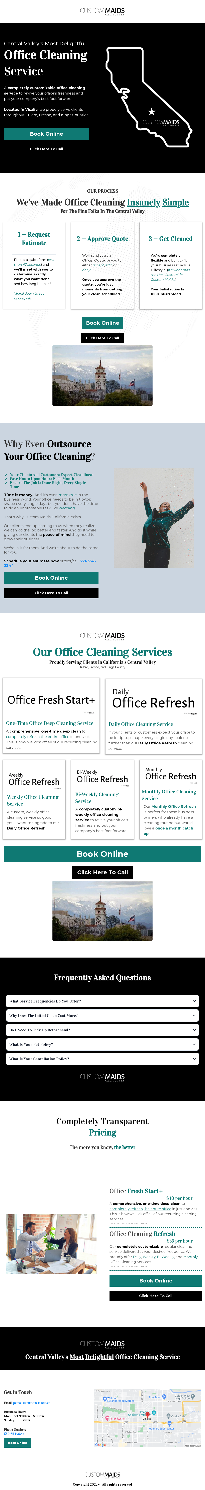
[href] (147, 1418)
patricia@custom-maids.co (31, 1403)
